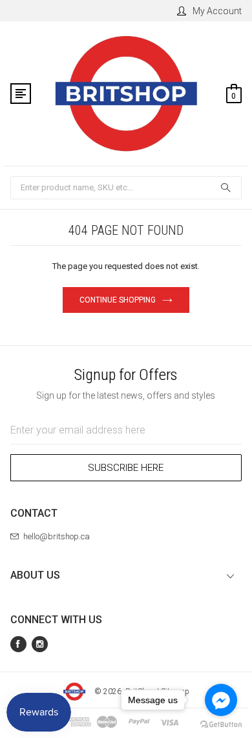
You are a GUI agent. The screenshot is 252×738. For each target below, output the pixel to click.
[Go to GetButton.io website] (221, 725)
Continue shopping (117, 299)
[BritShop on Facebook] (18, 644)
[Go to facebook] (221, 700)
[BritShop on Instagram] (40, 644)
